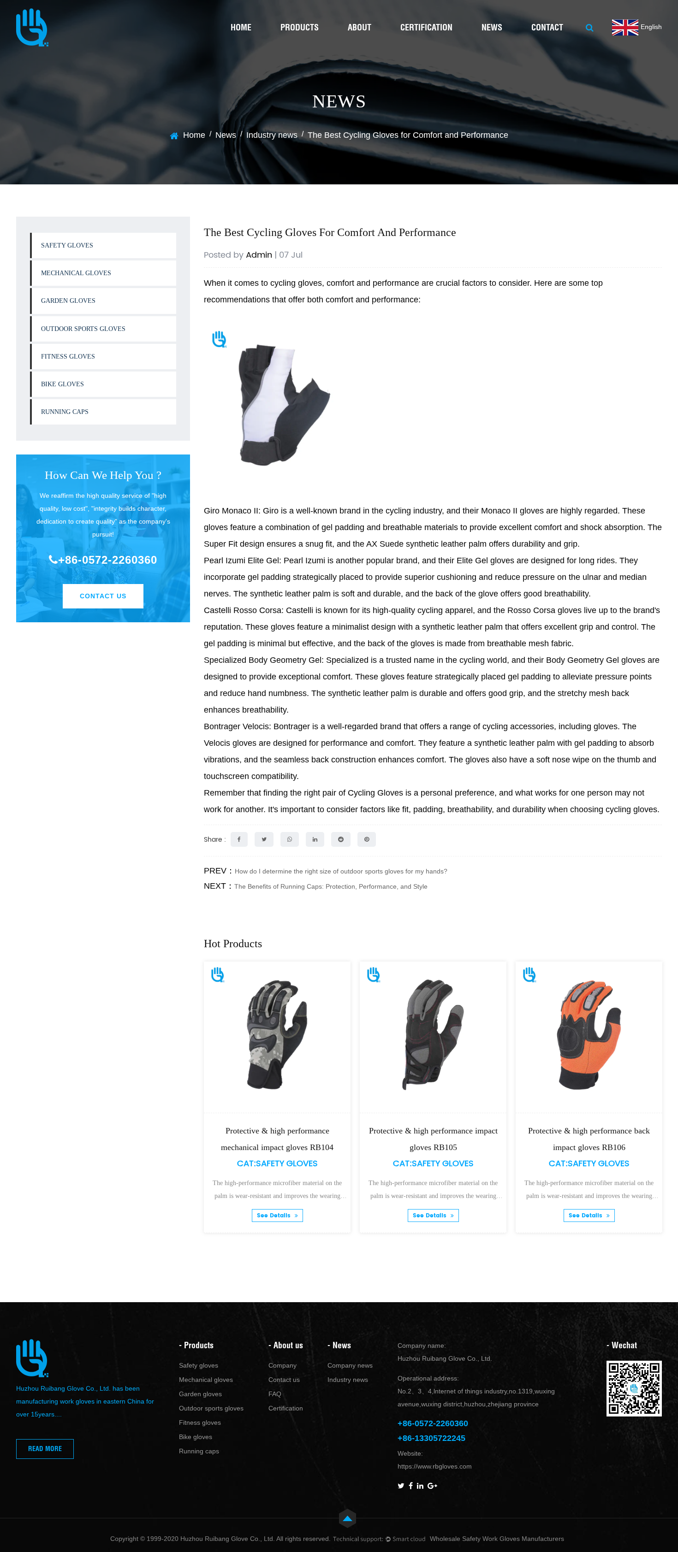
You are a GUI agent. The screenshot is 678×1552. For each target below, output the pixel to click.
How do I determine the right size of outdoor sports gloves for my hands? (341, 871)
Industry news (271, 135)
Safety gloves (67, 245)
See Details (245, 1215)
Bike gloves (62, 384)
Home (241, 27)
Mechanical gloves (76, 273)
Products (299, 27)
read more (45, 1449)
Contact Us (103, 596)
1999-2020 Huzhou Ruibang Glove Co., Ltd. (211, 1538)
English (651, 26)
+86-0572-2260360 (107, 560)
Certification (426, 27)
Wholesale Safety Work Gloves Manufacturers (497, 1538)
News (492, 27)
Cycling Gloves (375, 792)
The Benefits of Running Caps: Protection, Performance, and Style (331, 886)
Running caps (65, 411)
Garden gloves (68, 300)
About (359, 27)
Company (282, 1365)
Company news (350, 1365)
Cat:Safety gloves (248, 1163)
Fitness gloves (68, 356)
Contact (547, 27)
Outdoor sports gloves (83, 328)
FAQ (274, 1394)
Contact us (284, 1379)
